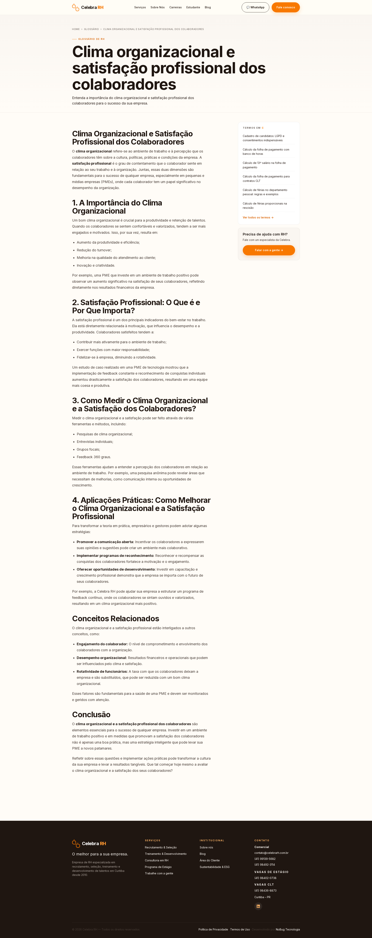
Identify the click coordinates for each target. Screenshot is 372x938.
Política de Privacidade (213, 929)
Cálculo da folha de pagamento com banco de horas (266, 151)
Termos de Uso (240, 929)
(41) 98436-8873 (265, 890)
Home (76, 29)
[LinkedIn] (258, 906)
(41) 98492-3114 (264, 864)
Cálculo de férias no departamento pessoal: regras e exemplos (265, 192)
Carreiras (175, 7)
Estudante (193, 7)
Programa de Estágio (158, 867)
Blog (208, 7)
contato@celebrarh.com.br (271, 852)
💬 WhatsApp (255, 7)
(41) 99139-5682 (265, 858)
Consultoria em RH (156, 860)
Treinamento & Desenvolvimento (166, 853)
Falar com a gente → (269, 250)
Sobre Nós (158, 7)
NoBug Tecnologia (288, 929)
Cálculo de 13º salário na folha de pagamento (264, 165)
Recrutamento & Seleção (161, 847)
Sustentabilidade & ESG (215, 867)
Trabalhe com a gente (159, 873)
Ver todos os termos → (258, 217)
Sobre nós (206, 847)
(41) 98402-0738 (265, 878)
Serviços (140, 7)
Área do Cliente (210, 860)
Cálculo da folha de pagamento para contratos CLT (266, 178)
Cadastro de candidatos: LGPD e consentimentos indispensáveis (263, 138)
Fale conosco (285, 7)
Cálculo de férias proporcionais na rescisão (265, 205)
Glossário (91, 29)
